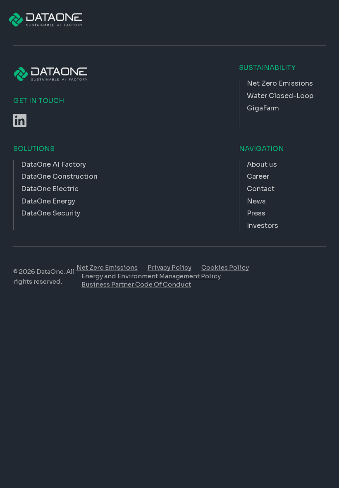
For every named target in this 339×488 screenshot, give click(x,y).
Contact (261, 188)
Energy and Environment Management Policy (151, 276)
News (256, 201)
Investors (262, 225)
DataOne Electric (50, 188)
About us (262, 164)
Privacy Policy (169, 267)
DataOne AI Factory (53, 164)
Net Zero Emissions (107, 267)
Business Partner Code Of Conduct (136, 284)
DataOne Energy (48, 201)
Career (258, 176)
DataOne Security (50, 213)
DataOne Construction (59, 176)
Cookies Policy (225, 267)
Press (256, 213)
